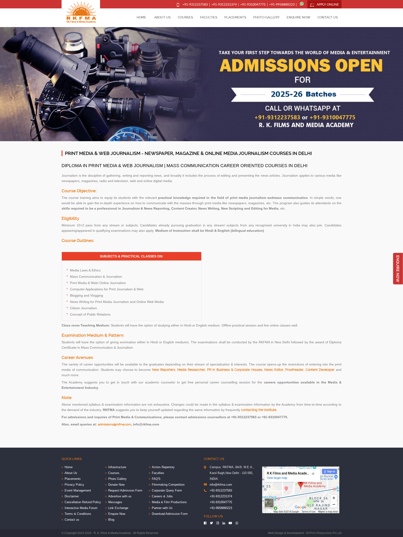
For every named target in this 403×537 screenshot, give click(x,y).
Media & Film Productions (169, 502)
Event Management (78, 490)
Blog (111, 519)
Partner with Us (162, 508)
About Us (162, 17)
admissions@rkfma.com (114, 424)
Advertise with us (120, 496)
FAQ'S (156, 479)
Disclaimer (72, 496)
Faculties (208, 17)
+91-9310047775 (253, 4)
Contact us (327, 17)
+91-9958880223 (282, 4)
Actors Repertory (163, 467)
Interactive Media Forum (81, 508)
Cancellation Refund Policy (83, 502)
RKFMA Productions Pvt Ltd (323, 533)
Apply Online (328, 4)
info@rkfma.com (221, 484)
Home (141, 17)
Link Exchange (118, 508)
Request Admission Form (125, 490)
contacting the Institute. (259, 410)
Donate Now (116, 484)
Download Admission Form (170, 514)
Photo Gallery (266, 17)
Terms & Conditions (78, 514)
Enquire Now (298, 17)
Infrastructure (117, 467)
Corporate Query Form (167, 490)
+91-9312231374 (224, 4)
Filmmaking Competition (168, 484)
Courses (185, 17)
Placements (235, 17)
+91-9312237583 (195, 4)
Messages (115, 502)
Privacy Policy (74, 484)
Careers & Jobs (162, 496)
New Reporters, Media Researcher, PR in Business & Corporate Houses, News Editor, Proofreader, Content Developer (243, 370)
